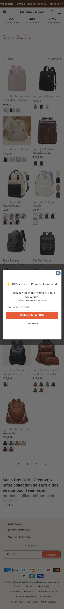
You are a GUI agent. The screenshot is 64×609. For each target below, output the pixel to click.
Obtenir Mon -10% (32, 315)
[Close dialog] (58, 273)
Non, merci (31, 323)
